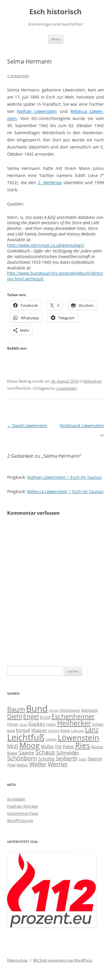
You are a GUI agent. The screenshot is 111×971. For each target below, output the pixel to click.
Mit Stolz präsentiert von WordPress (62, 960)
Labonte (77, 731)
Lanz (92, 729)
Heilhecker (74, 723)
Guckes (36, 723)
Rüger (12, 753)
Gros (23, 724)
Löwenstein (66, 388)
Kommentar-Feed (22, 813)
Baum (16, 709)
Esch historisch (55, 11)
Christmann (69, 710)
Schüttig (46, 759)
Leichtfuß (25, 737)
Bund (37, 708)
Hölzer (98, 724)
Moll (12, 746)
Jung (11, 730)
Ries (82, 745)
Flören (12, 724)
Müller (47, 746)
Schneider (67, 752)
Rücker (97, 746)
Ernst (45, 717)
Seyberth (67, 758)
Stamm (95, 759)
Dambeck (89, 710)
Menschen (92, 381)
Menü (55, 39)
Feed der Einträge (22, 806)
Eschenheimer (73, 716)
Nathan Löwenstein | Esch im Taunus (64, 477)
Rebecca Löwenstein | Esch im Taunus (65, 491)
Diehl (14, 716)
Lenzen (51, 739)
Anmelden (16, 799)
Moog (29, 745)
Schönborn (22, 758)
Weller (37, 764)
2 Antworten (18, 75)
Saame (26, 752)
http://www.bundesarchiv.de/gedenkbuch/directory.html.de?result (55, 276)
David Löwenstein (27, 425)
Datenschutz (17, 960)
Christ (53, 710)
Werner (58, 764)
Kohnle (53, 731)
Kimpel (23, 730)
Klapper (39, 730)
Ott (58, 746)
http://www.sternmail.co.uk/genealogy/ (45, 245)
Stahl (82, 759)
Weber (22, 765)
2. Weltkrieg (50, 182)
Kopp (65, 730)
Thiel (11, 765)
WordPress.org (20, 820)
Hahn (51, 724)
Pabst (68, 746)
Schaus (45, 752)
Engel (31, 716)
